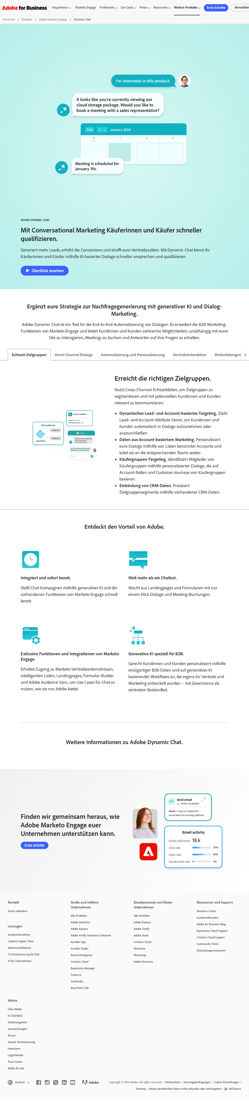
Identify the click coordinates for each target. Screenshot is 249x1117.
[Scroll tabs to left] (4, 354)
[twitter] (55, 1082)
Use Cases (127, 7)
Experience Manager (83, 968)
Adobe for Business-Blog (211, 924)
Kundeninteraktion (19, 934)
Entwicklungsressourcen (211, 950)
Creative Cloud (79, 961)
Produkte (27, 19)
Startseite (9, 19)
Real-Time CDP (80, 988)
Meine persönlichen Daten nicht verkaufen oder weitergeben (185, 1088)
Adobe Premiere (143, 961)
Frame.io (76, 975)
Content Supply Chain (21, 941)
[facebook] (38, 1082)
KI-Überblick (15, 1015)
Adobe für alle (16, 1068)
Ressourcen (160, 7)
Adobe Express (79, 929)
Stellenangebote (17, 1022)
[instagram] (47, 1082)
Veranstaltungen (17, 1029)
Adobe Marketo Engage (53, 19)
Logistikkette (15, 1055)
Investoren (14, 1048)
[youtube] (72, 1082)
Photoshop (140, 955)
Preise (143, 7)
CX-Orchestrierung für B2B (23, 954)
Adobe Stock (141, 935)
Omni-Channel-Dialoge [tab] (74, 354)
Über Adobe (15, 1009)
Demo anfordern (17, 911)
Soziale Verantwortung (21, 1042)
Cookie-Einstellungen (226, 1082)
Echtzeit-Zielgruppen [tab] (29, 354)
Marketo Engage (85, 7)
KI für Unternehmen (19, 961)
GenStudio (77, 981)
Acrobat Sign (78, 942)
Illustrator (139, 948)
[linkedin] (64, 1082)
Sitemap (141, 1088)
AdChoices (235, 1088)
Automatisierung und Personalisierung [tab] (133, 354)
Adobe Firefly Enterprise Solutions (91, 935)
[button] (18, 1082)
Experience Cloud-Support (212, 930)
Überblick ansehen (48, 270)
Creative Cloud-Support (211, 937)
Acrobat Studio (79, 948)
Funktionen (107, 7)
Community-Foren (208, 944)
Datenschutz (172, 1082)
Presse (12, 1035)
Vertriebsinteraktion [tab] (189, 354)
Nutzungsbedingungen (197, 1082)
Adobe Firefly (142, 929)
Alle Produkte (79, 915)
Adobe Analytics (80, 922)
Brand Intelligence (81, 955)
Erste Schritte (216, 8)
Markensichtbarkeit (19, 948)
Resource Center (206, 911)
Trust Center (15, 1061)
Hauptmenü (60, 7)
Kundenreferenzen (207, 917)
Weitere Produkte (185, 7)
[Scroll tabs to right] (245, 354)
